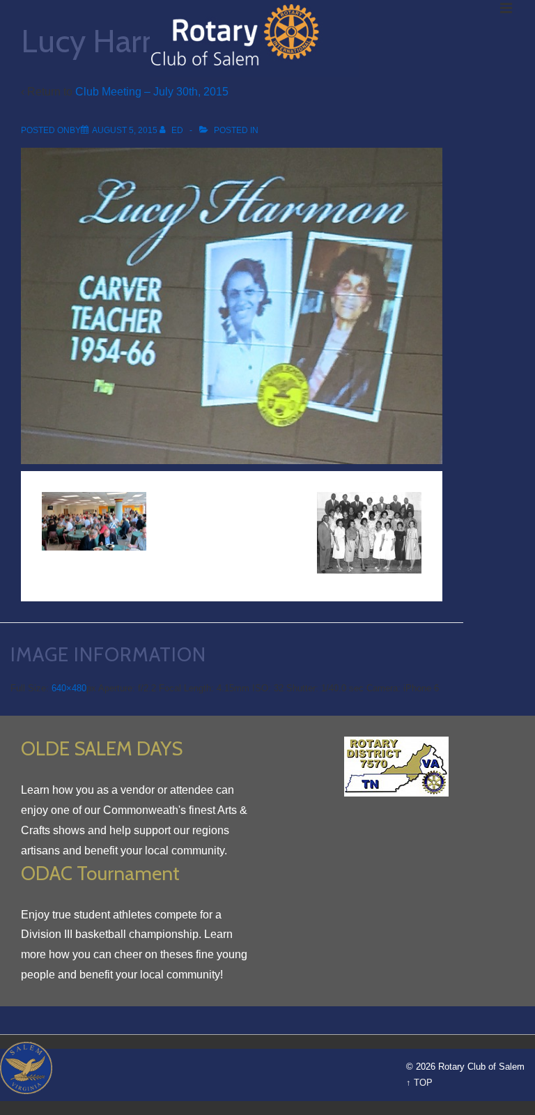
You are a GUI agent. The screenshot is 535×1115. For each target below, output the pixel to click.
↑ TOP (419, 1082)
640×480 (69, 688)
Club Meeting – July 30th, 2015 (151, 92)
